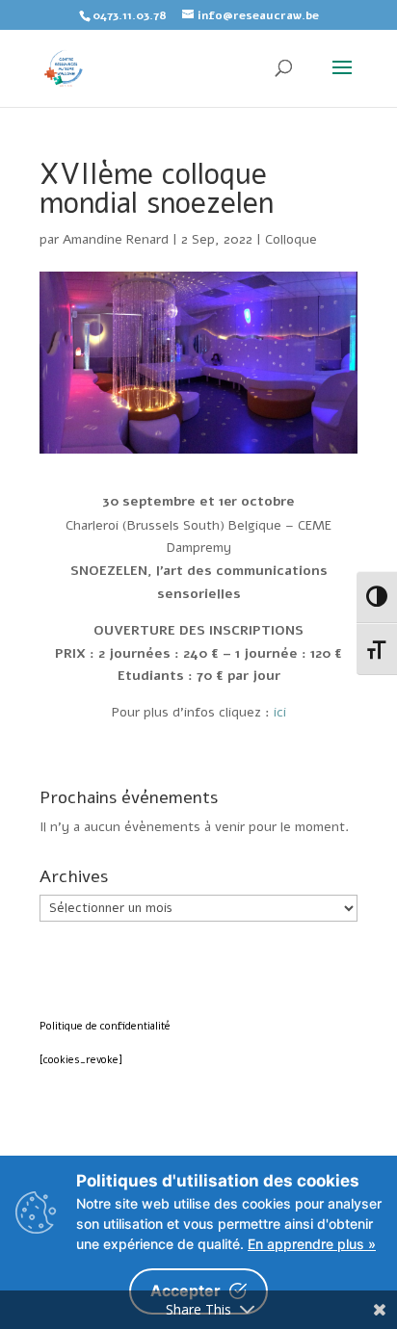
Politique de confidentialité (105, 1026)
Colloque (291, 239)
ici (280, 712)
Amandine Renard (116, 239)
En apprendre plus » (312, 1244)
